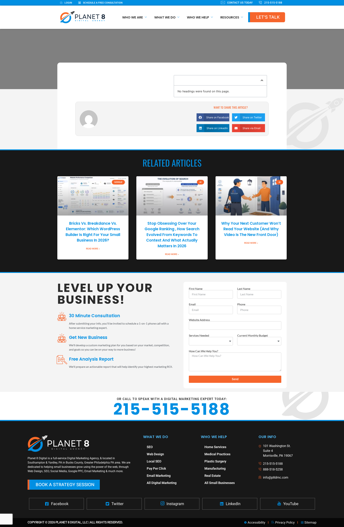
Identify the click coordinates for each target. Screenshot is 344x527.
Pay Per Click (156, 468)
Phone (241, 304)
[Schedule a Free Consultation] (103, 3)
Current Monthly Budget (252, 335)
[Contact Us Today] (240, 2)
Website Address (199, 319)
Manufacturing (215, 468)
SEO (150, 447)
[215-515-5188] (273, 2)
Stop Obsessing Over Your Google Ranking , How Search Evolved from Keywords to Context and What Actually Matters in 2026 (172, 235)
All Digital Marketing (161, 483)
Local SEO (154, 461)
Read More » (93, 248)
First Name (195, 288)
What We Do (165, 17)
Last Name (243, 288)
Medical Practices (217, 454)
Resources (229, 17)
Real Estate (212, 476)
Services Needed (199, 335)
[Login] (69, 3)
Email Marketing (159, 476)
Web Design (155, 454)
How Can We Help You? (203, 351)
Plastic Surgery (215, 461)
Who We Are (132, 17)
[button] (262, 80)
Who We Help (198, 17)
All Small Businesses (219, 483)
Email (192, 304)
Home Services (215, 447)
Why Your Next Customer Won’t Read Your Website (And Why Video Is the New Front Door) (251, 229)
